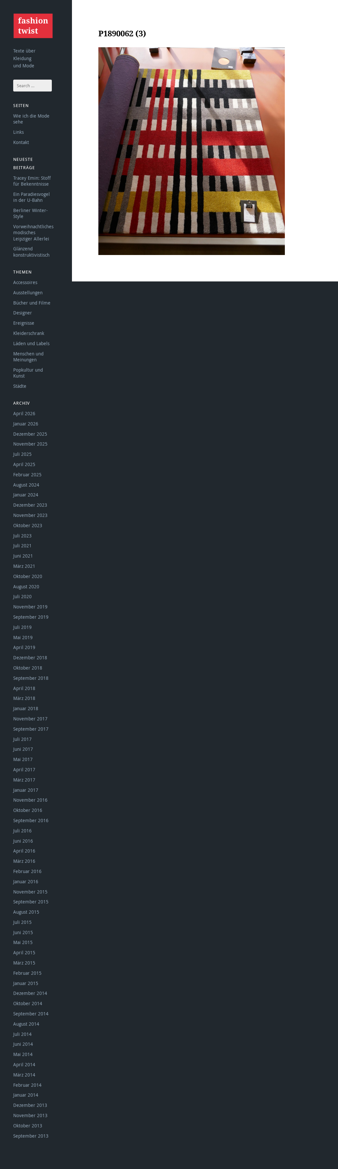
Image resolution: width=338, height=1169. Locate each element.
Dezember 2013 (30, 1105)
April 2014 (24, 1064)
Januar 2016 (25, 881)
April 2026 (24, 413)
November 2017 (30, 718)
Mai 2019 (23, 637)
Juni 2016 (23, 841)
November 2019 (30, 606)
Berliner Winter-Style (30, 213)
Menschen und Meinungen (28, 356)
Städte (19, 386)
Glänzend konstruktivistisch (31, 251)
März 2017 (24, 780)
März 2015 (24, 963)
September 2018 (31, 678)
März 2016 (24, 861)
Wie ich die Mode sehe (31, 119)
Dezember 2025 (30, 434)
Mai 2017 (23, 759)
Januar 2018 (25, 708)
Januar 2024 (25, 495)
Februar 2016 (27, 871)
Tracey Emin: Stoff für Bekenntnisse (32, 181)
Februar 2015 (27, 973)
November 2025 (30, 444)
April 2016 (24, 851)
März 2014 (24, 1075)
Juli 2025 (22, 454)
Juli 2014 (22, 1034)
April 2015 (24, 952)
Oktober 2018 (27, 668)
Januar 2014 (25, 1095)
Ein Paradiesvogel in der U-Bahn (31, 197)
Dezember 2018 (30, 657)
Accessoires (25, 282)
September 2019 (31, 617)
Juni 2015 (23, 932)
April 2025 (24, 464)
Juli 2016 (22, 830)
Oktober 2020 (27, 576)
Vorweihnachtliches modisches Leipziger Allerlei (33, 232)
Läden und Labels (31, 343)
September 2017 (31, 729)
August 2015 (26, 912)
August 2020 (26, 586)
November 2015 (30, 892)
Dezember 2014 (30, 993)
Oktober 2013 (27, 1125)
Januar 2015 (25, 983)
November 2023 (30, 515)
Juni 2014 (23, 1044)
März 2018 (24, 698)
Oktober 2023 (27, 525)
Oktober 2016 (27, 810)
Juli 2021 (22, 545)
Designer (22, 313)
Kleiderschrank (28, 333)
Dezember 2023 (30, 505)
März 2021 (24, 566)
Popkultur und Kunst (28, 373)
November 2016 (30, 800)
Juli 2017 (22, 739)
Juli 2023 (22, 535)
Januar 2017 (25, 790)
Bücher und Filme (32, 303)
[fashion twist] (33, 25)
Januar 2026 (25, 423)
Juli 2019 (22, 627)
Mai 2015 (23, 942)
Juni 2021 (23, 556)
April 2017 (24, 769)
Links (18, 132)
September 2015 (31, 901)
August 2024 (26, 485)
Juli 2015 (22, 922)
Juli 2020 (22, 596)
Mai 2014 (23, 1054)
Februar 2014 (27, 1085)
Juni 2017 (23, 749)
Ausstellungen (28, 292)
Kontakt (21, 142)
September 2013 (31, 1136)
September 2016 (31, 820)
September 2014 (31, 1013)
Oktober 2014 (27, 1003)
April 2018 (24, 688)
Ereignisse (23, 323)
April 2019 (24, 647)
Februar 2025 (27, 474)
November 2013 (30, 1115)
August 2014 (26, 1024)
